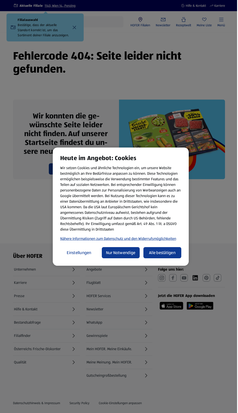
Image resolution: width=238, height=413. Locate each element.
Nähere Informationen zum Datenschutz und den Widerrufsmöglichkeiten (118, 238)
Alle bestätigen (162, 253)
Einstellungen (79, 253)
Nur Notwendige (121, 253)
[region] (121, 207)
